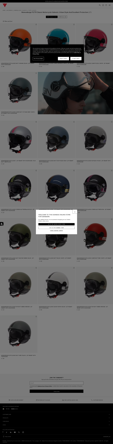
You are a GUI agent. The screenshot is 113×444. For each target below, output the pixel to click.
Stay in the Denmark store (56, 227)
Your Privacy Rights (38, 58)
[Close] (75, 211)
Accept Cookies (76, 58)
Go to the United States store (56, 224)
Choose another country (56, 230)
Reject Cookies (63, 58)
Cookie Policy (76, 52)
